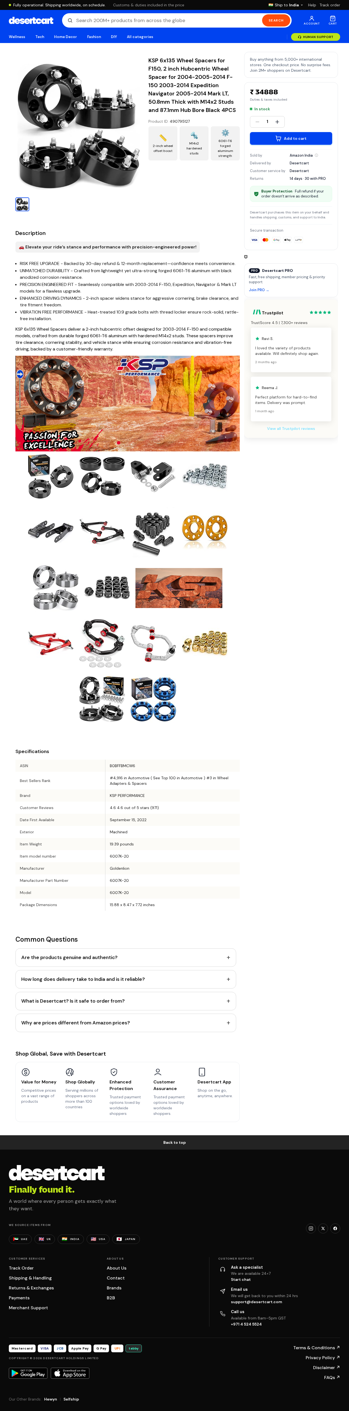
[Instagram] (311, 1228)
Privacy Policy (323, 1358)
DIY (114, 36)
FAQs (332, 1377)
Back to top (174, 1142)
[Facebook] (335, 1228)
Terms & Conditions (316, 1348)
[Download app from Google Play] (28, 1373)
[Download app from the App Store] (70, 1373)
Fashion (94, 36)
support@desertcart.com (256, 1301)
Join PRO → (259, 290)
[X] (323, 1228)
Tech (39, 36)
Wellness (17, 36)
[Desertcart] (31, 20)
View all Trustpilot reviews (291, 428)
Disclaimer (326, 1367)
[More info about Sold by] (316, 155)
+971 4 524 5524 (246, 1324)
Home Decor (65, 36)
